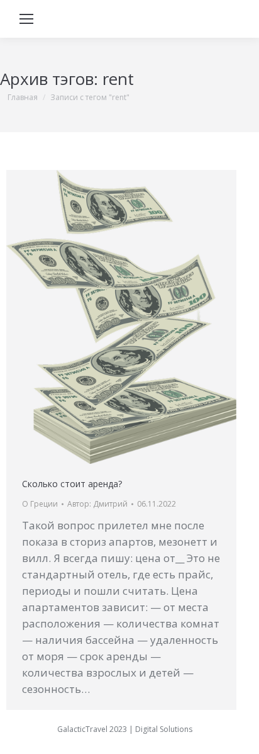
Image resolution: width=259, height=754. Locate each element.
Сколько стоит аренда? (72, 484)
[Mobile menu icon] (26, 18)
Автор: (97, 503)
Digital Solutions (163, 729)
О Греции (40, 503)
